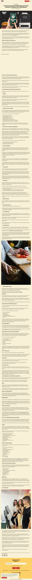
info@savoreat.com (6, 570)
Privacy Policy (15, 574)
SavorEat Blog (16, 4)
